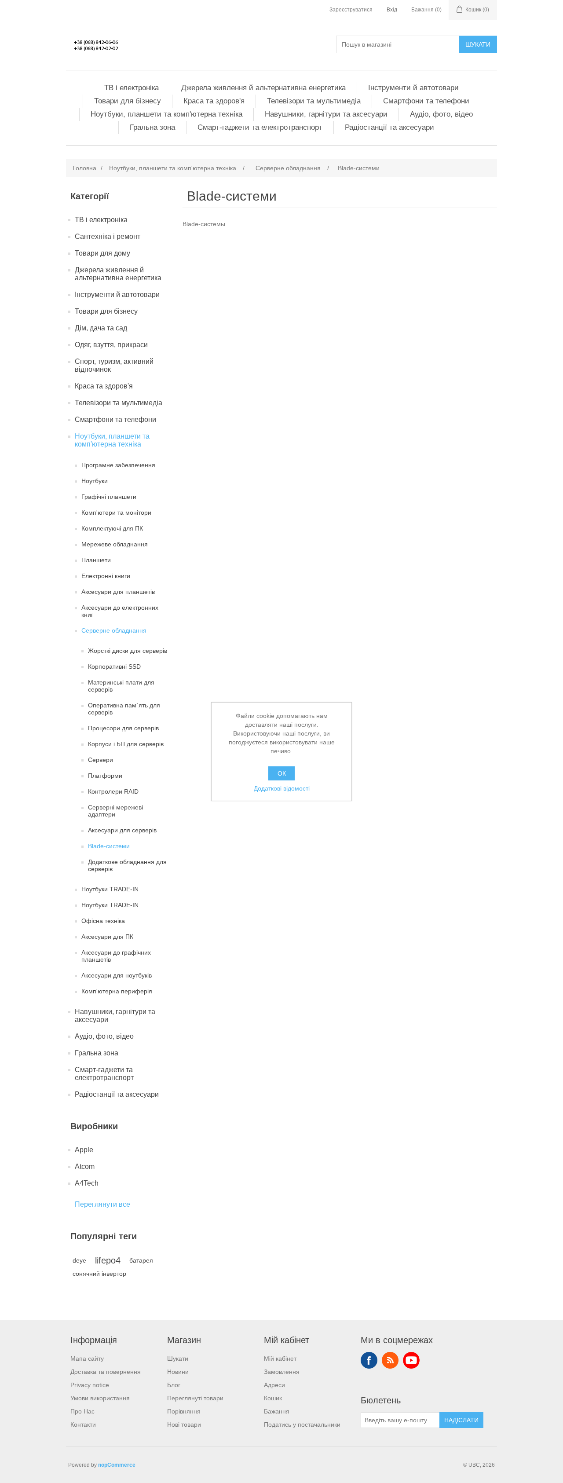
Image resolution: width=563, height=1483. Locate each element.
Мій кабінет (280, 1358)
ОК (282, 773)
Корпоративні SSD (114, 666)
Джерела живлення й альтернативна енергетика (263, 88)
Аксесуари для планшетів (118, 591)
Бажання (276, 1411)
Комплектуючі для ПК (112, 528)
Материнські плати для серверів (121, 686)
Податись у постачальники (302, 1424)
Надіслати (461, 1420)
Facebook (369, 1360)
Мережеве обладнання (114, 544)
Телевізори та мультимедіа (314, 101)
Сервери (100, 759)
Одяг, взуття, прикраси (111, 344)
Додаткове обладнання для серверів (127, 865)
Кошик (273, 1398)
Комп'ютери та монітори (116, 512)
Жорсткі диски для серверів (127, 650)
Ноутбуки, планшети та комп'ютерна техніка (166, 114)
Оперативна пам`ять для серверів (124, 709)
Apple (84, 1149)
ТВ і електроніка (131, 88)
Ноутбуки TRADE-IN (110, 889)
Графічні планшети (108, 496)
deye (79, 1260)
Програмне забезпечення (118, 465)
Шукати (477, 44)
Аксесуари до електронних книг (119, 611)
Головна (84, 168)
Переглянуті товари (195, 1398)
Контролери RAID (113, 791)
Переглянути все (102, 1204)
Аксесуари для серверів (122, 830)
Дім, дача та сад (101, 328)
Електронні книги (105, 575)
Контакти (83, 1424)
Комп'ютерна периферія (116, 991)
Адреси (274, 1384)
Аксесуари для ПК (107, 936)
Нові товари (184, 1424)
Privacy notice (89, 1384)
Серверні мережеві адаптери (115, 811)
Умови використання (100, 1398)
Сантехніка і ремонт (107, 236)
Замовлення (282, 1371)
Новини (178, 1371)
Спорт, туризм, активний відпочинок (114, 365)
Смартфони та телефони (426, 101)
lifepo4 (108, 1260)
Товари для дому (102, 253)
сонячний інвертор (99, 1273)
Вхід (392, 10)
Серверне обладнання (113, 630)
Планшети (96, 560)
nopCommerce (116, 1465)
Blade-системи (109, 846)
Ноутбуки (94, 480)
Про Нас (82, 1411)
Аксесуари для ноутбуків (116, 975)
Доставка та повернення (105, 1371)
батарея (141, 1260)
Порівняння (184, 1411)
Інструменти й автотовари (413, 88)
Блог (173, 1384)
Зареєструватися (351, 10)
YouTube (411, 1360)
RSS (390, 1360)
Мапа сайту (87, 1358)
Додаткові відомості (282, 788)
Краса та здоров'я (214, 101)
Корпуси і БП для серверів (126, 743)
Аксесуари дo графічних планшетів (116, 956)
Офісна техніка (103, 920)
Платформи (105, 775)
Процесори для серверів (123, 728)
